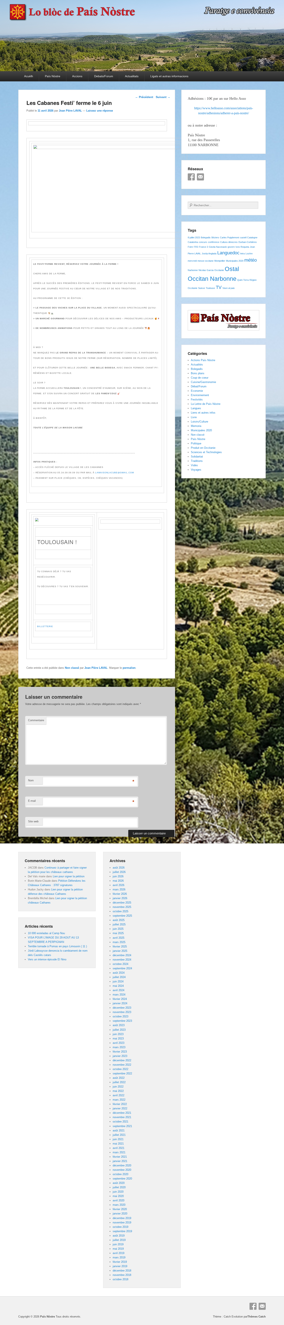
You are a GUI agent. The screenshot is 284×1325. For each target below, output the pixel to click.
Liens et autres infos (203, 412)
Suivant (163, 97)
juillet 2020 (119, 1187)
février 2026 (120, 893)
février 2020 (120, 1209)
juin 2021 (118, 1139)
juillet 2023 (119, 1029)
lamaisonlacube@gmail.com (114, 472)
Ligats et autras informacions (169, 76)
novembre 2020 (122, 1169)
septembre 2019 (122, 1231)
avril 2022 (118, 1095)
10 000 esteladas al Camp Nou (46, 933)
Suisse (201, 288)
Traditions (197, 460)
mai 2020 (118, 1196)
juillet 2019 (119, 1240)
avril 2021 (118, 1148)
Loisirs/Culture (199, 421)
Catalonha (193, 242)
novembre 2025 (122, 907)
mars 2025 (119, 942)
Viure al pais (228, 288)
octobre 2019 (120, 1226)
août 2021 (119, 1130)
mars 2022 (119, 1099)
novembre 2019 (122, 1222)
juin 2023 (118, 1034)
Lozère (249, 253)
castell (243, 237)
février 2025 (120, 946)
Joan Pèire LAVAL (70, 110)
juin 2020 (118, 1191)
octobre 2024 (120, 964)
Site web (33, 821)
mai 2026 (118, 880)
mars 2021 (119, 1152)
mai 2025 (118, 933)
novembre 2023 (122, 1012)
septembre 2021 (122, 1126)
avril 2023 (118, 1042)
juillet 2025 (119, 924)
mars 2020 (119, 1204)
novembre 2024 (122, 959)
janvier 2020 (120, 1213)
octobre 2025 (120, 911)
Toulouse (210, 288)
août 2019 (119, 1235)
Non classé (72, 667)
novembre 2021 (122, 1117)
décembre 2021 (122, 1112)
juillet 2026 (119, 872)
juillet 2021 (119, 1134)
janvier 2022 (120, 1108)
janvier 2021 (120, 1161)
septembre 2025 (122, 915)
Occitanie (219, 270)
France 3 (203, 247)
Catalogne (252, 237)
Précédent (144, 97)
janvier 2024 (120, 1003)
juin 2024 (118, 981)
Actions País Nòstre (203, 360)
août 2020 (119, 1183)
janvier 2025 (120, 950)
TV (219, 287)
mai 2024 (118, 985)
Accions (77, 76)
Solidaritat (197, 456)
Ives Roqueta (242, 247)
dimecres (233, 242)
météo (250, 260)
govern (231, 247)
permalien (129, 667)
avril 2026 (118, 885)
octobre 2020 (120, 1174)
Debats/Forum (103, 76)
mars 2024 (119, 994)
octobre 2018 (120, 1279)
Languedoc (228, 252)
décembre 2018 (122, 1270)
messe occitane (206, 261)
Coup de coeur (199, 377)
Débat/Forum (198, 386)
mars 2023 (119, 1047)
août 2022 (119, 1077)
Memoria (196, 426)
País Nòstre (52, 76)
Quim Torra (243, 280)
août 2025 (119, 920)
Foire (190, 247)
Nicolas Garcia (206, 270)
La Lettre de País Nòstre (205, 403)
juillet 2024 (119, 977)
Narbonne (193, 270)
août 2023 (119, 1025)
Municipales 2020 (234, 261)
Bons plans (197, 373)
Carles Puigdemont (229, 237)
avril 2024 (118, 990)
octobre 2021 (120, 1121)
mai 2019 (118, 1248)
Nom (31, 780)
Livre (194, 417)
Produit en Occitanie (203, 447)
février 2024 (120, 999)
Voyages (196, 469)
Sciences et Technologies (206, 452)
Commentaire (36, 720)
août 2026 (119, 867)
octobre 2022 (120, 1069)
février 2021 (120, 1156)
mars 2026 (119, 889)
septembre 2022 (122, 1073)
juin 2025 (118, 928)
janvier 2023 (120, 1056)
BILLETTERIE (45, 626)
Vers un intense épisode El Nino (47, 959)
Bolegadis (206, 237)
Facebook (191, 176)
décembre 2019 (122, 1218)
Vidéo (194, 465)
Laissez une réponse (99, 110)
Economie (197, 390)
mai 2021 (118, 1143)
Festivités (197, 399)
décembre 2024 (122, 955)
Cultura (223, 242)
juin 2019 (118, 1244)
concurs (203, 242)
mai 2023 (118, 1038)
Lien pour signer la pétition (68, 876)
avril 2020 (118, 1200)
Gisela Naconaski (218, 247)
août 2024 (119, 972)
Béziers (215, 237)
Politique (196, 443)
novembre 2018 (122, 1275)
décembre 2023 (122, 1007)
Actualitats (131, 76)
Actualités (197, 364)
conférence (213, 242)
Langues (196, 408)
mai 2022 (118, 1091)
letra (242, 253)
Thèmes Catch (256, 1316)
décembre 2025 (122, 902)
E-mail (32, 800)
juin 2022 (118, 1086)
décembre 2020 (122, 1165)
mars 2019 (119, 1257)
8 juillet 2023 (194, 237)
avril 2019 (118, 1253)
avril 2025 (118, 937)
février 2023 (120, 1051)
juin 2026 (118, 876)
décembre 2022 (122, 1060)
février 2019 (120, 1261)
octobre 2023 (120, 1016)
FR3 (196, 247)
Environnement (200, 395)
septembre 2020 (122, 1178)
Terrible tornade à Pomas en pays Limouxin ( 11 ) (57, 946)
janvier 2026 (120, 898)
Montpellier (219, 261)
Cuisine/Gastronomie (203, 382)
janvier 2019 (120, 1266)
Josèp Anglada (209, 253)
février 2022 (120, 1104)
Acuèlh (28, 76)
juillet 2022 (119, 1082)
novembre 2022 (122, 1064)
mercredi (192, 261)
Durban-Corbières (247, 242)
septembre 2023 (122, 1020)
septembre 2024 (122, 968)
